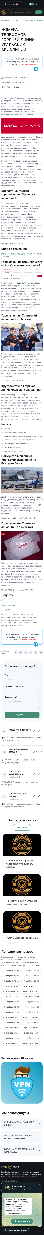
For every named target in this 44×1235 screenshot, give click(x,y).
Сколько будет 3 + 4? (14, 686)
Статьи (15, 20)
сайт (24, 283)
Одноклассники (8, 605)
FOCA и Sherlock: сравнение (22, 938)
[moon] (36, 4)
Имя (6, 675)
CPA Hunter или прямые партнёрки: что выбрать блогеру (19, 863)
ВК (2, 600)
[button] (40, 1184)
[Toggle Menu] (41, 4)
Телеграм (5, 610)
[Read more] (22, 845)
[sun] (27, 4)
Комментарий (11, 697)
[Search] (38, 12)
